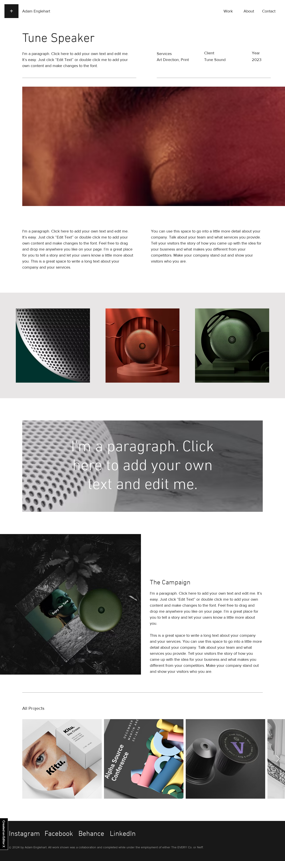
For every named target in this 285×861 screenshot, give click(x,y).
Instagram (24, 834)
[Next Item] (277, 759)
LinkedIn (123, 834)
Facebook (59, 834)
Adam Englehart (36, 11)
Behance (91, 834)
